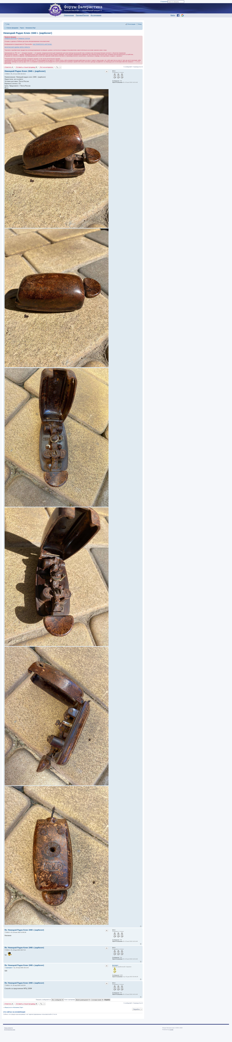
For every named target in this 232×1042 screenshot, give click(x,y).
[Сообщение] (5, 74)
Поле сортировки (69, 999)
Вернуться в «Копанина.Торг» (14, 1007)
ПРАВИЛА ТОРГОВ (24, 38)
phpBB (171, 1029)
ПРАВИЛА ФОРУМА (11, 38)
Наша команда (8, 1027)
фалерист (115, 965)
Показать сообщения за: (43, 999)
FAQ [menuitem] (8, 24)
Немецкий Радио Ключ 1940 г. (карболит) (27, 33)
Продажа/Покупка (82, 15)
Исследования (96, 15)
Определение (69, 15)
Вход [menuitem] (139, 24)
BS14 (113, 71)
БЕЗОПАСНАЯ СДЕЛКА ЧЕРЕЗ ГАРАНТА (17, 47)
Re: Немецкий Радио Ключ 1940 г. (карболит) (24, 930)
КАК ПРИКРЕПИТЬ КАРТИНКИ (42, 44)
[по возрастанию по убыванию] (97, 999)
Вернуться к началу (140, 926)
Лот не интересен (46, 67)
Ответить (7, 67)
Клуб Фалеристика (9, 1029)
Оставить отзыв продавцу (25, 67)
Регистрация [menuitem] (131, 24)
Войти (173, 15)
